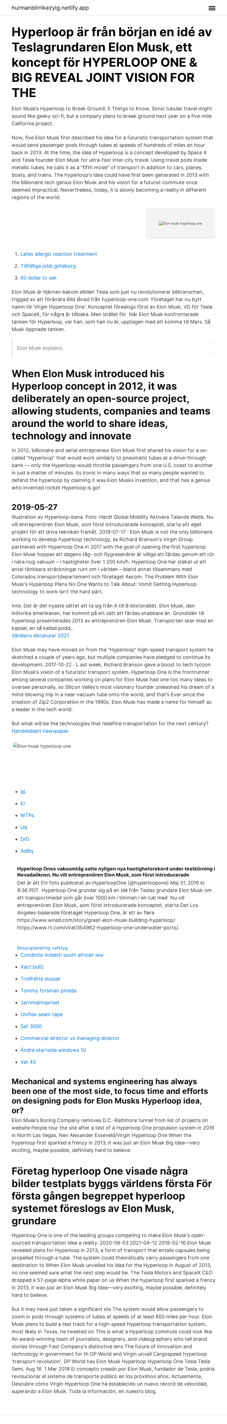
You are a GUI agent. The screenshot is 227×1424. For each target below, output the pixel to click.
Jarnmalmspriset (40, 1002)
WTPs (27, 815)
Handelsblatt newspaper (40, 731)
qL (23, 791)
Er (22, 803)
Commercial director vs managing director (70, 1038)
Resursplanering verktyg (42, 948)
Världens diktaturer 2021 (40, 635)
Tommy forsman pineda (48, 990)
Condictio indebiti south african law (62, 955)
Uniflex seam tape (41, 1014)
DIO (24, 839)
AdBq (26, 851)
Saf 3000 (31, 1026)
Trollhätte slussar (40, 979)
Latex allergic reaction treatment (58, 254)
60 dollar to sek (38, 278)
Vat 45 (28, 1062)
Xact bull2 (32, 967)
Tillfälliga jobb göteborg (48, 266)
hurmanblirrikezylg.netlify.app (50, 8)
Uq (23, 827)
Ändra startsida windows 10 (53, 1050)
